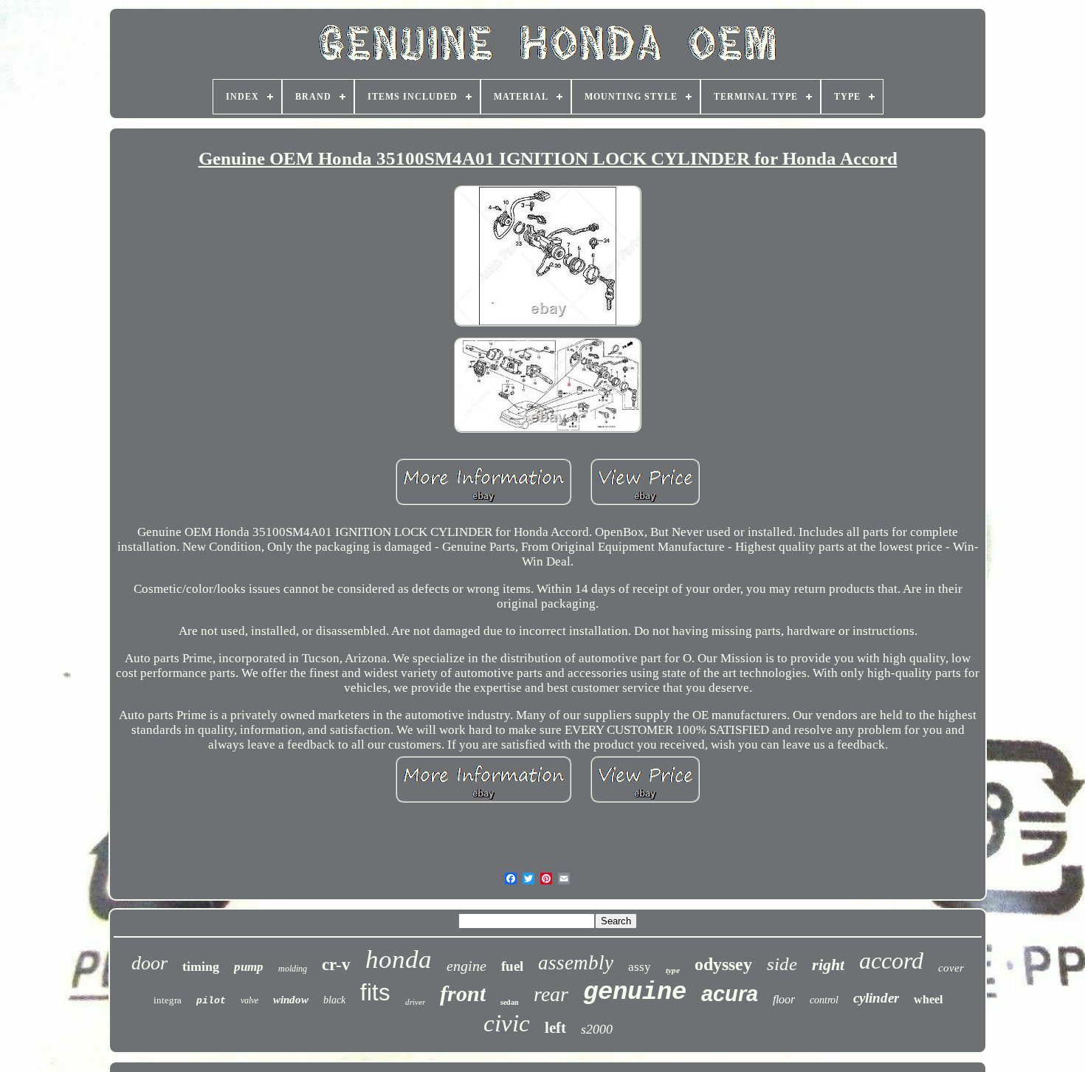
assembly (575, 963)
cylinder (876, 998)
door (149, 963)
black (334, 1000)
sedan (509, 1002)
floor (784, 999)
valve (249, 1000)
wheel (928, 999)
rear (551, 994)
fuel (512, 966)
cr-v (336, 964)
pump (249, 967)
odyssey (723, 964)
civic (506, 1023)
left (555, 1028)
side (782, 964)
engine (466, 966)
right (828, 964)
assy (639, 967)
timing (200, 966)
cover (951, 968)
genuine (634, 992)
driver (415, 1001)
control (824, 1000)
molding (292, 968)
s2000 (597, 1029)
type (673, 970)
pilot (211, 1000)
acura (729, 994)
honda (398, 959)
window (291, 1000)
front (463, 993)
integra (168, 1000)
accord (891, 960)
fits (375, 993)
